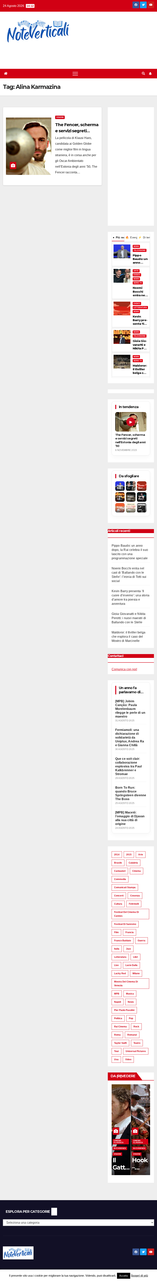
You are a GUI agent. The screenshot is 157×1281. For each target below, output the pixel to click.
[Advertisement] (69, 53)
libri (135, 957)
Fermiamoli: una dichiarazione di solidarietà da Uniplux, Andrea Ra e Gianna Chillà (129, 737)
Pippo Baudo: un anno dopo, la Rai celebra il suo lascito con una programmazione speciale (140, 259)
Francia (129, 932)
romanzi (132, 1034)
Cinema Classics (118, 1142)
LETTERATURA (140, 307)
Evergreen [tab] (131, 237)
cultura (118, 904)
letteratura (120, 957)
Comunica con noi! (124, 669)
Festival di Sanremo (125, 924)
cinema (136, 871)
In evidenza (120, 1148)
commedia (120, 879)
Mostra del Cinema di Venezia (126, 983)
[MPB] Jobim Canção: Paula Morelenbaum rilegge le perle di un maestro (130, 709)
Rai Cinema (120, 1026)
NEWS (136, 246)
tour (116, 1051)
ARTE (136, 271)
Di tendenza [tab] (144, 237)
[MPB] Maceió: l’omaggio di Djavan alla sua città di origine (130, 818)
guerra (141, 940)
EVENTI (137, 275)
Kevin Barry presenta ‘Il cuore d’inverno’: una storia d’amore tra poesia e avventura (140, 320)
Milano (136, 973)
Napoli (117, 1002)
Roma (117, 1034)
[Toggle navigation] (75, 73)
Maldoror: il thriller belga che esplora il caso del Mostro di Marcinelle (140, 369)
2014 (116, 854)
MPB (116, 993)
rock (136, 1026)
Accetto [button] (123, 1275)
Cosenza (135, 895)
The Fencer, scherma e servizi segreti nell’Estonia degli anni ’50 (130, 440)
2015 (129, 854)
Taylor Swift (120, 1043)
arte (140, 854)
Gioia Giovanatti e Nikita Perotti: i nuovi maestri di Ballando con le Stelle (140, 344)
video (128, 1059)
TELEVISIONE (140, 250)
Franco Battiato (122, 940)
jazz (128, 948)
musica (130, 993)
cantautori (120, 871)
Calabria (133, 862)
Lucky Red (120, 973)
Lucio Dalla (131, 965)
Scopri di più (139, 1275)
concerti (118, 895)
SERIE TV (138, 283)
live (116, 965)
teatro (136, 1043)
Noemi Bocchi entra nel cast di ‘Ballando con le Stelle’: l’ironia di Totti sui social (140, 291)
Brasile (118, 862)
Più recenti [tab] (118, 237)
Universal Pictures (136, 1051)
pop (131, 1018)
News (131, 1002)
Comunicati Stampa (125, 887)
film (116, 932)
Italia (116, 948)
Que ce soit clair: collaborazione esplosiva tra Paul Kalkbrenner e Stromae (128, 766)
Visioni (60, 117)
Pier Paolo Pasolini (124, 1010)
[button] (143, 73)
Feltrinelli (134, 904)
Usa (116, 1059)
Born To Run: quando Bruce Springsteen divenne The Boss (130, 793)
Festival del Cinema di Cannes (126, 914)
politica (118, 1018)
